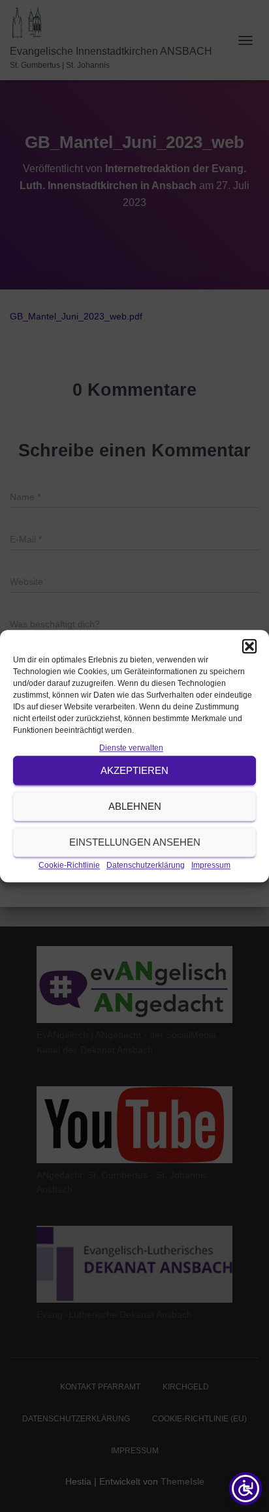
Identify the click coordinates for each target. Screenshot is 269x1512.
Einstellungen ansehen (134, 842)
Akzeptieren (134, 770)
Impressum (210, 865)
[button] (249, 646)
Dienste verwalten (131, 747)
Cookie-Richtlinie (69, 865)
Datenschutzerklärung (145, 865)
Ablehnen (134, 806)
